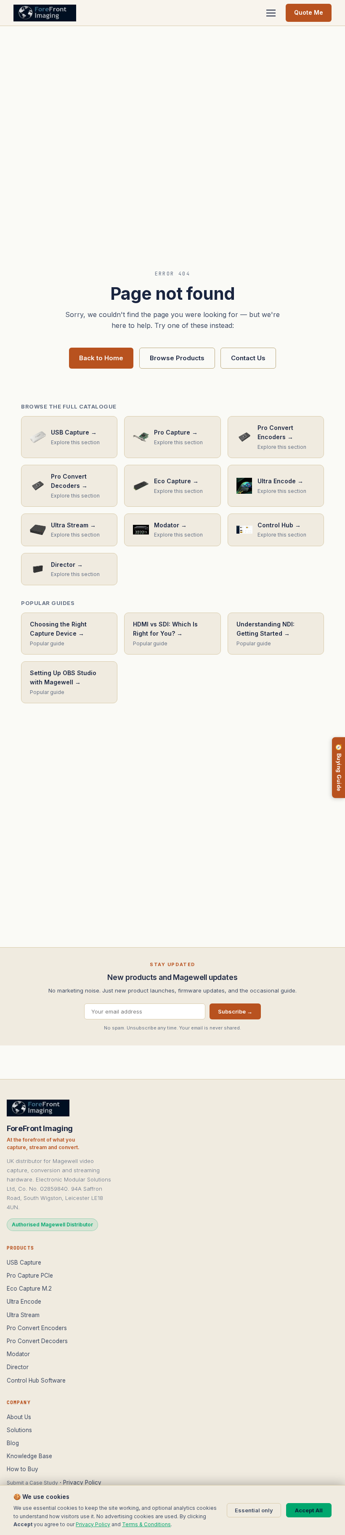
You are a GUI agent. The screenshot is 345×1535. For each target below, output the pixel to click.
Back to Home (101, 358)
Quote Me (308, 12)
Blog (13, 1443)
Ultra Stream (23, 1315)
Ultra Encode (24, 1301)
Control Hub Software (36, 1380)
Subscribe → (235, 1011)
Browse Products (177, 358)
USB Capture (24, 1262)
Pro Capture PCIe (30, 1275)
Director (18, 1367)
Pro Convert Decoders (37, 1341)
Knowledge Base (29, 1456)
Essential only (254, 1510)
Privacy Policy (82, 1482)
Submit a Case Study (32, 1483)
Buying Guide (338, 767)
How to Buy (22, 1469)
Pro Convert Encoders (37, 1328)
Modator (18, 1354)
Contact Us (248, 358)
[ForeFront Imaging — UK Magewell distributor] (44, 13)
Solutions (19, 1430)
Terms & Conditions (146, 1524)
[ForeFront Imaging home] (38, 1108)
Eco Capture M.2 (29, 1288)
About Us (19, 1417)
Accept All (309, 1510)
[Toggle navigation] (271, 13)
